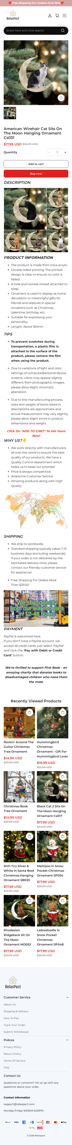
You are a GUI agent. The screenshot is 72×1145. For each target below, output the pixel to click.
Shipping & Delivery (16, 1011)
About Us (10, 1004)
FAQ (6, 1067)
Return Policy (12, 1053)
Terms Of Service (14, 1060)
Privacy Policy (12, 1047)
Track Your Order (14, 1025)
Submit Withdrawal (16, 1031)
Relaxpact (40, 1135)
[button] (64, 15)
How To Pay (11, 1018)
